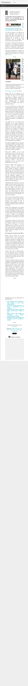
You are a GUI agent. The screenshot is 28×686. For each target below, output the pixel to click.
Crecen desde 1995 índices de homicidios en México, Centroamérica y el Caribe (15, 315)
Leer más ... (10, 54)
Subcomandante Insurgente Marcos (14, 329)
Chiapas (13, 328)
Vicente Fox (14, 331)
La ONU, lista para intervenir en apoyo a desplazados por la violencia (15, 307)
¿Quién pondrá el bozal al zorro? (14, 13)
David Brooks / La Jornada (11, 91)
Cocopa (17, 328)
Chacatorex (14, 326)
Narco (20, 328)
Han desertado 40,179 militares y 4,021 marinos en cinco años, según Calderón (15, 303)
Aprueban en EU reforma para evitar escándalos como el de (15, 319)
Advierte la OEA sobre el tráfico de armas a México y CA (15, 311)
